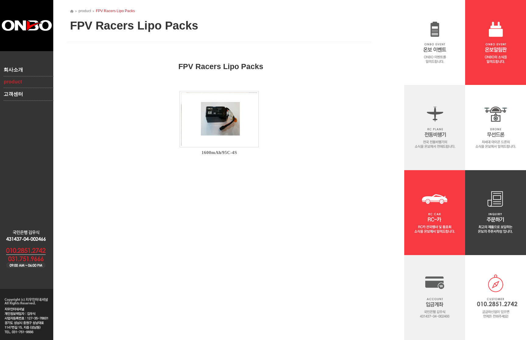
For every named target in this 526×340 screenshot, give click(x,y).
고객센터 (13, 93)
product (13, 81)
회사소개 (13, 69)
